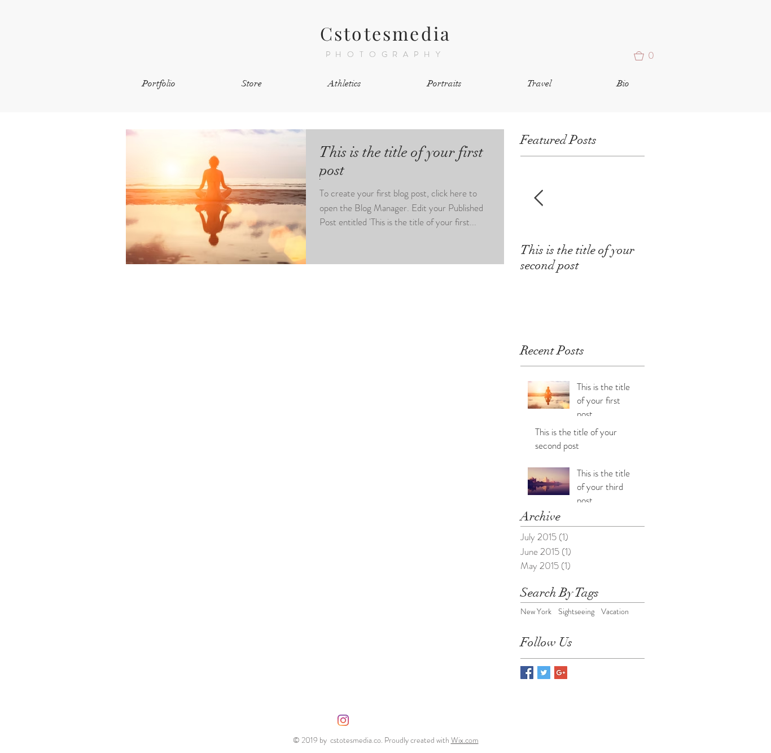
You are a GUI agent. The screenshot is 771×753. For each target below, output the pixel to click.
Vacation (615, 611)
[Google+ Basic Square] (560, 672)
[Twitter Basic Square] (543, 672)
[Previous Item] (538, 198)
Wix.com (465, 740)
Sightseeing (576, 611)
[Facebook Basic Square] (526, 672)
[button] (648, 55)
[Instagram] (343, 720)
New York (535, 611)
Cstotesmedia (385, 33)
